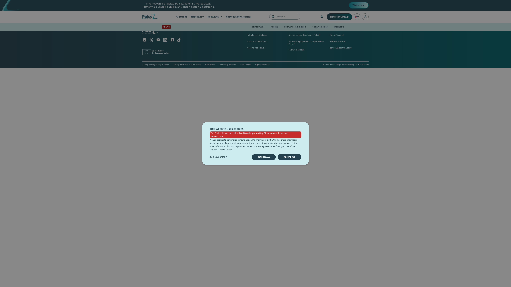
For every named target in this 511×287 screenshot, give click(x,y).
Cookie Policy (225, 149)
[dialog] (255, 143)
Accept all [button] (289, 157)
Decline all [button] (264, 157)
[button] (218, 157)
